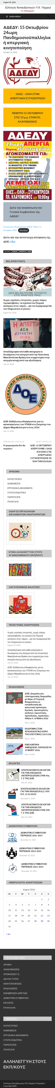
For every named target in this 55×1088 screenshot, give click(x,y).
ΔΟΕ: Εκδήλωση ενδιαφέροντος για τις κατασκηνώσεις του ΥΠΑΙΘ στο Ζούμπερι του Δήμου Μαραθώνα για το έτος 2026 (27, 424)
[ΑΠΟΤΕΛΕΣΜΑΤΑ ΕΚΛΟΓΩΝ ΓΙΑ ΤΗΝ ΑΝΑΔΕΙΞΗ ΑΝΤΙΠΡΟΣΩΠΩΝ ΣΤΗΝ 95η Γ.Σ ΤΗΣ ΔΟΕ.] (12, 770)
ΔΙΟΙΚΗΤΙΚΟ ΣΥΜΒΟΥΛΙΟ (15, 998)
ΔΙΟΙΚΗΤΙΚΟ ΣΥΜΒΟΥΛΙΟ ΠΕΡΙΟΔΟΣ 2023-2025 (32, 849)
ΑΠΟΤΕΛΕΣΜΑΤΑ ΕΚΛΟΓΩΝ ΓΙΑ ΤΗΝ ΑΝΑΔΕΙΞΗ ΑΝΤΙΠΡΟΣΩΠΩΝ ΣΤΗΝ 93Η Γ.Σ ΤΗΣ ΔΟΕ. (35, 808)
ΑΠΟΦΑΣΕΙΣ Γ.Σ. (11, 974)
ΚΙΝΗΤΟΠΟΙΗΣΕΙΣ (12, 983)
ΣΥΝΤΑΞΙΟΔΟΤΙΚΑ (16, 492)
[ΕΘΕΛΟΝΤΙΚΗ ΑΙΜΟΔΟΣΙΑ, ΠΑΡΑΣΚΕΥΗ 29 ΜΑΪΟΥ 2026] (14, 745)
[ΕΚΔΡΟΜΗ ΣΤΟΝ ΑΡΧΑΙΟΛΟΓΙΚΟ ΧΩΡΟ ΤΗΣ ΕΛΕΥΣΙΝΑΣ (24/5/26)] (14, 729)
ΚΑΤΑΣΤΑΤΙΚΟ (14, 479)
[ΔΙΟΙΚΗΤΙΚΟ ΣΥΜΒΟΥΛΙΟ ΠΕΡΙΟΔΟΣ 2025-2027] (12, 833)
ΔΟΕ (29, 252)
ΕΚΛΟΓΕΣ (8, 1002)
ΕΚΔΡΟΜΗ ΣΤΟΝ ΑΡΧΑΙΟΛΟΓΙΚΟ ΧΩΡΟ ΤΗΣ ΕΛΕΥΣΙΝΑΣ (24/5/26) (38, 731)
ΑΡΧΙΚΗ (7, 964)
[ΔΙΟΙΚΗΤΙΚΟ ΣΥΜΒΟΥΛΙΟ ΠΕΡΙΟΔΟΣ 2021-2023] (12, 864)
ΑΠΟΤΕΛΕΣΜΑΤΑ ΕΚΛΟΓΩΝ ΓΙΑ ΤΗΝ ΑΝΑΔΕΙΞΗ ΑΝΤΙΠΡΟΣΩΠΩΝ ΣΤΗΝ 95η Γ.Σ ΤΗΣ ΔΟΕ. (35, 774)
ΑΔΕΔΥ (15, 252)
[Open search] (48, 17)
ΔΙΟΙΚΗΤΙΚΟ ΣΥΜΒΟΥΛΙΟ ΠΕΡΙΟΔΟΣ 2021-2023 (34, 865)
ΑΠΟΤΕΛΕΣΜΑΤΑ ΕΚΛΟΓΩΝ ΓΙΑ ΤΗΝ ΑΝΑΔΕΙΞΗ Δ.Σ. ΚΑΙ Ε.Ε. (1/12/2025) (35, 791)
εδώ (12, 241)
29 (42, 921)
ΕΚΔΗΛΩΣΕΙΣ (10, 988)
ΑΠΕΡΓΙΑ (22, 252)
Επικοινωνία (9, 1007)
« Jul (8, 934)
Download (23, 230)
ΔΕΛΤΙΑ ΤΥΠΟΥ (11, 979)
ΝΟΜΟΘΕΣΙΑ (13, 483)
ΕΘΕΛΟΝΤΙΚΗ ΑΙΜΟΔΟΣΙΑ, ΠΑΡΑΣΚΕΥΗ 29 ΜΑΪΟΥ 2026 (38, 747)
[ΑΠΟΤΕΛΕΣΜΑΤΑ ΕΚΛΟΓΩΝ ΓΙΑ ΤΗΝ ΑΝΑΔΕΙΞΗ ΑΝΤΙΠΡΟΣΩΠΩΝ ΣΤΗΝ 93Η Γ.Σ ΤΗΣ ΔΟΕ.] (12, 804)
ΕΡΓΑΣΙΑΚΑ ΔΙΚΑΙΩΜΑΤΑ (19, 488)
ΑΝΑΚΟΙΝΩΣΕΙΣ (11, 969)
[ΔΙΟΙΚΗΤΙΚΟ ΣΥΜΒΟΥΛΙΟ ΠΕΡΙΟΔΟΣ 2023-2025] (11, 848)
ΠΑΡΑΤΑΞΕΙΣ (14, 497)
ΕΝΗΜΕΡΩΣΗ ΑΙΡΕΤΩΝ (15, 993)
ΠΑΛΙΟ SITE (13, 501)
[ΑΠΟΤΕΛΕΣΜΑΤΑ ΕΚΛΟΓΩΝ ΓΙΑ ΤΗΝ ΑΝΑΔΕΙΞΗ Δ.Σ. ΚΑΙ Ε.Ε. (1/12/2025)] (12, 789)
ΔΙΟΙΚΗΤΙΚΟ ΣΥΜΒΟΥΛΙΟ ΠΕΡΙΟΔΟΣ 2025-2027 (33, 834)
